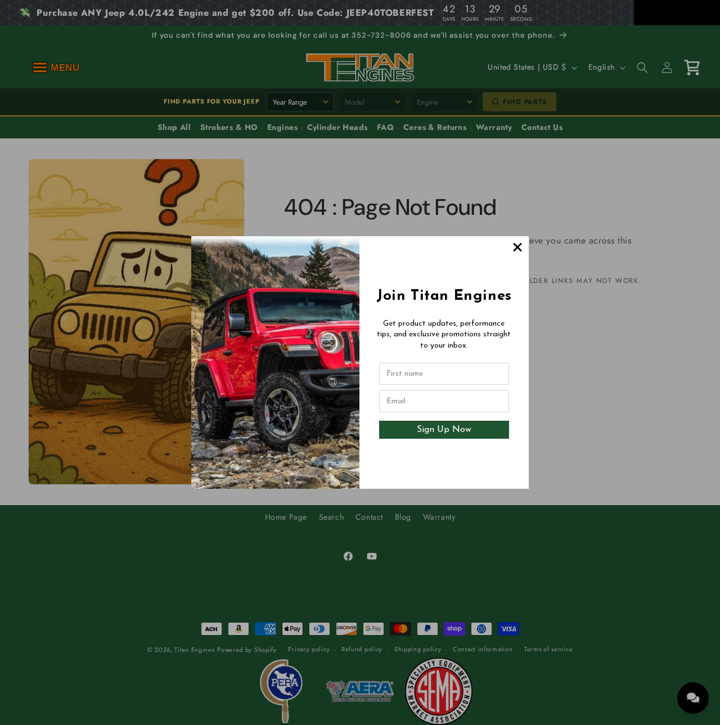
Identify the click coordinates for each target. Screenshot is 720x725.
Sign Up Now (444, 429)
